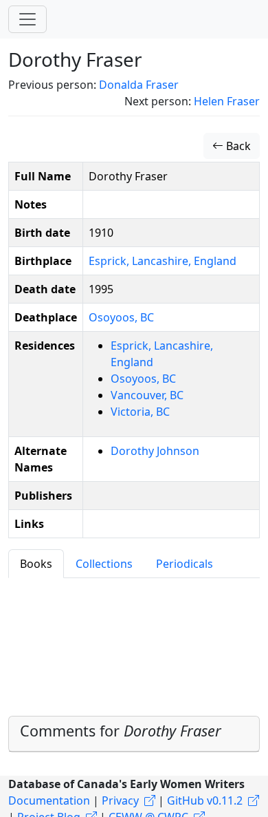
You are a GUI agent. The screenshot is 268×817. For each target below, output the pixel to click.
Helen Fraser (227, 101)
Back (237, 145)
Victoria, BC (140, 411)
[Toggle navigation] (27, 19)
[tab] (134, 734)
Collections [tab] (104, 563)
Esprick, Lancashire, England (162, 260)
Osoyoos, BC (121, 317)
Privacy (120, 800)
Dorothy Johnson (155, 450)
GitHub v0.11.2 (205, 800)
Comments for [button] (120, 731)
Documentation (49, 800)
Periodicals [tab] (184, 563)
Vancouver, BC (147, 395)
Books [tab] (36, 563)
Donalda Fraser (139, 84)
